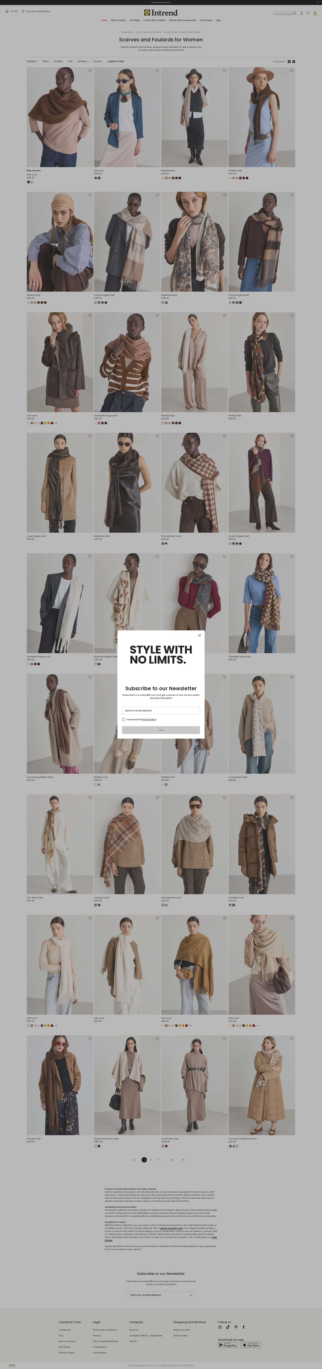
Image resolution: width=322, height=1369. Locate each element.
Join (161, 730)
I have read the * (141, 719)
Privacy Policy (149, 719)
